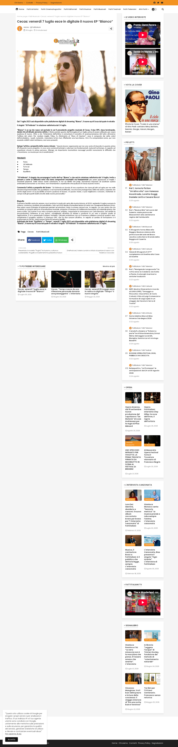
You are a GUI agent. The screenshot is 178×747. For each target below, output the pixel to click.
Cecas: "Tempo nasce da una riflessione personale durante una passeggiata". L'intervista (65, 291)
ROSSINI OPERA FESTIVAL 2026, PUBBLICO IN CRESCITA (142, 354)
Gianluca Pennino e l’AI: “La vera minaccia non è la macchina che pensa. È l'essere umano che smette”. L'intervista (133, 654)
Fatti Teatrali (115, 9)
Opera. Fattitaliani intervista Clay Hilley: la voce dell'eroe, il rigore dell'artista (151, 414)
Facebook (35, 240)
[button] (162, 9)
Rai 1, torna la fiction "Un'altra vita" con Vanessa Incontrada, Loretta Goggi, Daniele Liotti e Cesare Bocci (144, 192)
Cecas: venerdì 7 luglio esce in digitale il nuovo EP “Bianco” (32, 290)
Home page (22, 16)
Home (21, 9)
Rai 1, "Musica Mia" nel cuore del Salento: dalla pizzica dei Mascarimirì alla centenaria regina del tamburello (143, 213)
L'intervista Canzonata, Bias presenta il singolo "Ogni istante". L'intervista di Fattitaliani (152, 557)
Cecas (30, 232)
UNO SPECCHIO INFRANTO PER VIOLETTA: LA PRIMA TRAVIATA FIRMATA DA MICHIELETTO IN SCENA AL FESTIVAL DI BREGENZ (133, 459)
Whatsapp (62, 240)
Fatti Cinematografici (51, 9)
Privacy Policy (42, 2)
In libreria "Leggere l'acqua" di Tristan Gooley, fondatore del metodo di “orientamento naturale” (151, 653)
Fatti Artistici (32, 9)
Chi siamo (18, 2)
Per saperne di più (13, 734)
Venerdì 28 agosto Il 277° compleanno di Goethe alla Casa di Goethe (144, 254)
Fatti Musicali (100, 9)
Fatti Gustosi (85, 9)
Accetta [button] (11, 739)
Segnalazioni (56, 2)
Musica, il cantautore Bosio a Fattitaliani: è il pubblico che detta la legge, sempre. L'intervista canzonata (132, 559)
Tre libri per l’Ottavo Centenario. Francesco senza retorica (152, 693)
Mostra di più (109, 266)
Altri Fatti (143, 9)
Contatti (29, 2)
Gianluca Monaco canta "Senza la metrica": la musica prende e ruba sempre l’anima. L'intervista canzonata (152, 514)
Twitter (49, 240)
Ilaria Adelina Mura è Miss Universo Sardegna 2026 (140, 317)
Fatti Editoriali (70, 9)
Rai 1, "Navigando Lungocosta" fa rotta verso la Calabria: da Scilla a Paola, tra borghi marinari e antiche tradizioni (144, 273)
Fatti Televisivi (129, 9)
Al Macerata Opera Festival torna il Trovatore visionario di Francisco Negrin (152, 456)
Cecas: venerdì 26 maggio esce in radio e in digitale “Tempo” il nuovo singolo (100, 291)
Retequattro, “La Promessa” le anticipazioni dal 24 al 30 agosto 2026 (144, 370)
